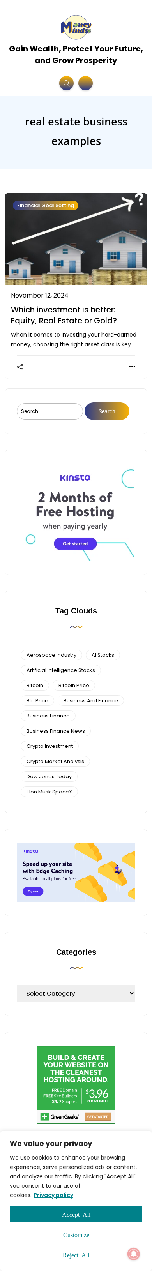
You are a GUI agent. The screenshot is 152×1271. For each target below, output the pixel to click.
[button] (133, 1254)
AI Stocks (103, 655)
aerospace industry (51, 655)
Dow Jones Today (49, 776)
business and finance (91, 700)
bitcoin (35, 685)
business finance (48, 715)
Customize (76, 1234)
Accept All (76, 1214)
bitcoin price (73, 685)
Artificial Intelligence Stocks (61, 670)
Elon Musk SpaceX (49, 791)
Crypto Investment (50, 746)
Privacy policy (53, 1195)
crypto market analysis (55, 761)
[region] (76, 1201)
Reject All (76, 1255)
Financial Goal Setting (45, 205)
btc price (37, 700)
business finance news (56, 731)
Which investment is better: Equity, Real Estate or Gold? (64, 315)
